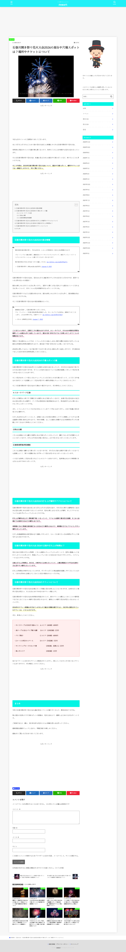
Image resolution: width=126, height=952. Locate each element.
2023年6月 (86, 205)
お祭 (84, 108)
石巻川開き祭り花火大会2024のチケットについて (32, 226)
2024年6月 (86, 163)
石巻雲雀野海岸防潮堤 (25, 217)
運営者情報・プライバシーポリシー (59, 944)
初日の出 (86, 119)
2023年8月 (86, 195)
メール (15, 837)
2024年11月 (86, 142)
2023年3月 (86, 221)
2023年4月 (86, 216)
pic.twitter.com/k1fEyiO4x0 (53, 314)
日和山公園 (22, 215)
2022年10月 (86, 248)
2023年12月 (86, 184)
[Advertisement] (63, 21)
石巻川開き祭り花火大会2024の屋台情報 (29, 208)
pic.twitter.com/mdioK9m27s (57, 262)
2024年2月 (86, 174)
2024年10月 (86, 147)
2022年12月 (86, 237)
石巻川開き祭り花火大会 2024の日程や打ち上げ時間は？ (34, 223)
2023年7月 (86, 200)
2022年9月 (86, 253)
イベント (86, 113)
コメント (16, 809)
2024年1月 (86, 179)
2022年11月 (86, 243)
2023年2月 (86, 227)
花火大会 (11, 39)
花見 (84, 129)
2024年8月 (86, 152)
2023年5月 (86, 211)
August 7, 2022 (38, 319)
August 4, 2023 (47, 266)
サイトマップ (74, 944)
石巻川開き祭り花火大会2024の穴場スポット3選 (31, 211)
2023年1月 (86, 232)
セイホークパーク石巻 (25, 213)
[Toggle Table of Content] (75, 204)
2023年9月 (86, 189)
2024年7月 (86, 158)
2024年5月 (86, 168)
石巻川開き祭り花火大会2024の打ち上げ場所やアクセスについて (37, 220)
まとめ (18, 228)
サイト (14, 846)
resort (63, 4)
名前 (15, 828)
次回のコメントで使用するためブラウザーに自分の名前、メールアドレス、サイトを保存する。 (46, 856)
